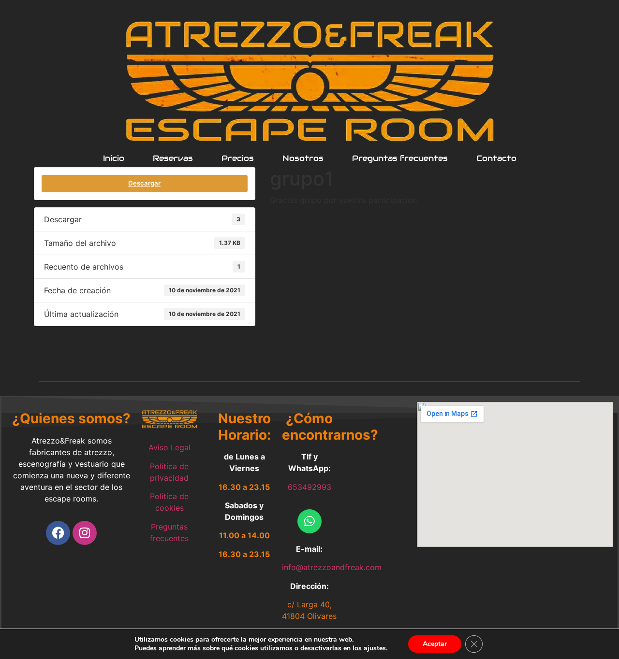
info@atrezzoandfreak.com (332, 567)
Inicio (113, 158)
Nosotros (303, 158)
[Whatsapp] (309, 521)
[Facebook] (58, 533)
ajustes (375, 648)
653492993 (309, 487)
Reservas (173, 158)
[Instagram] (85, 533)
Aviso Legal (169, 447)
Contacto (496, 158)
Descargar (144, 183)
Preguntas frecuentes (400, 158)
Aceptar (435, 643)
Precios (237, 158)
